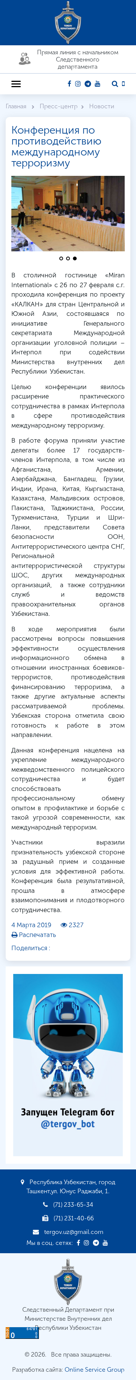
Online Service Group (94, 1369)
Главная (17, 106)
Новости (101, 106)
